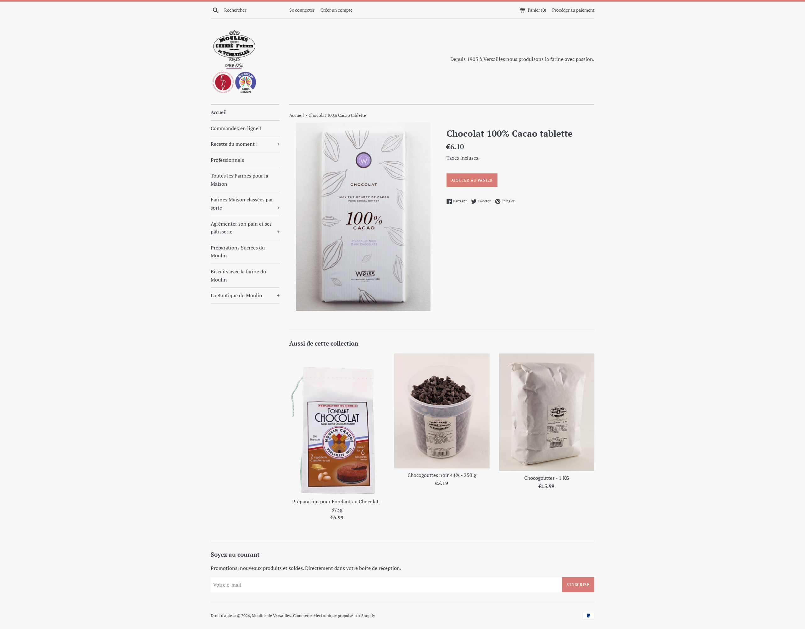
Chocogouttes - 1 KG (546, 477)
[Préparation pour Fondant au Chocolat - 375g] (337, 424)
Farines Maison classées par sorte (245, 203)
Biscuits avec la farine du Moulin (238, 275)
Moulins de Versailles (271, 615)
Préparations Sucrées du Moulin (238, 251)
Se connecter (301, 10)
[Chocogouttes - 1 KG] (546, 412)
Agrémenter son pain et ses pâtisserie (245, 227)
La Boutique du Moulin (245, 295)
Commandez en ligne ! (236, 128)
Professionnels (227, 159)
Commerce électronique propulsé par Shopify (334, 615)
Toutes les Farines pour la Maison (239, 179)
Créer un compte (336, 10)
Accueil (219, 112)
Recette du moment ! (245, 143)
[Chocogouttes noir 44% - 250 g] (441, 410)
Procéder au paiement (573, 10)
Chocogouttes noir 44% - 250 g (442, 475)
